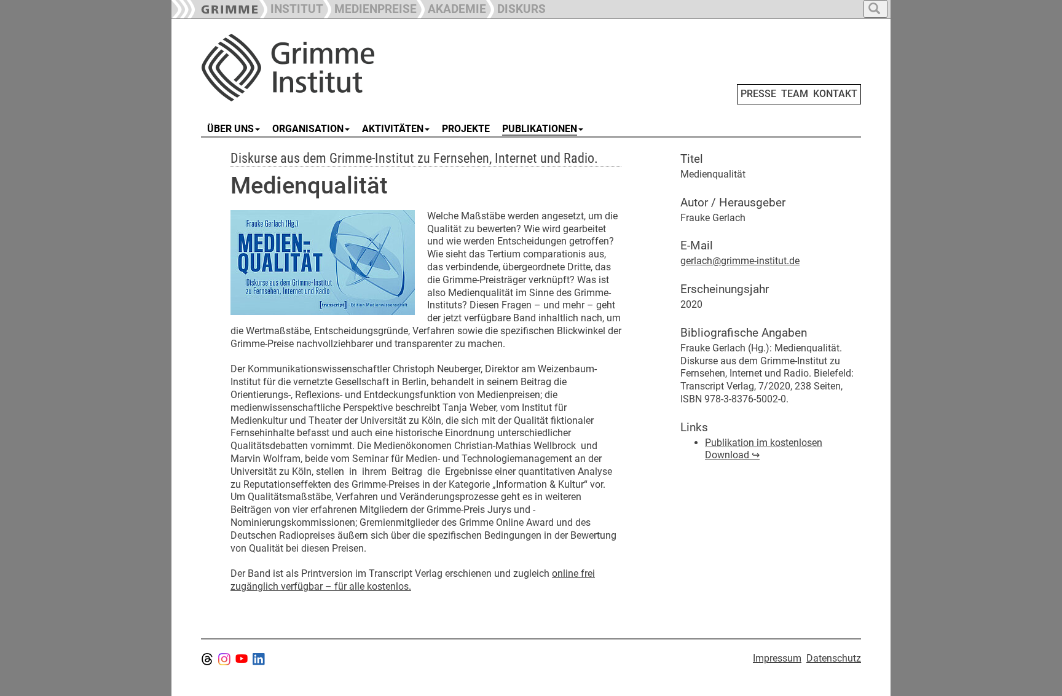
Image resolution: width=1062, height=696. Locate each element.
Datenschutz (833, 658)
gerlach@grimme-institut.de (740, 261)
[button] (370, 7)
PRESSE (758, 94)
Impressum (777, 658)
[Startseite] (339, 67)
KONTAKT (835, 94)
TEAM (794, 94)
